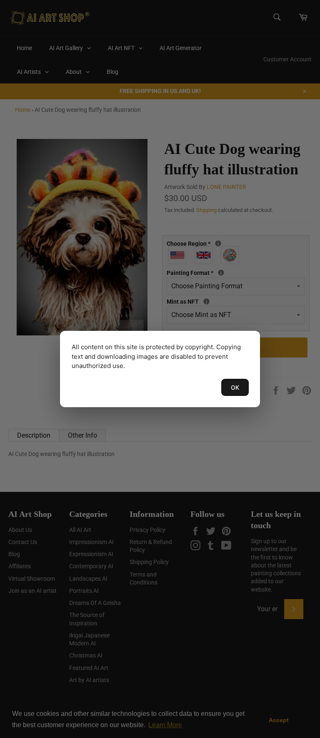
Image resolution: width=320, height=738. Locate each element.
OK (235, 387)
